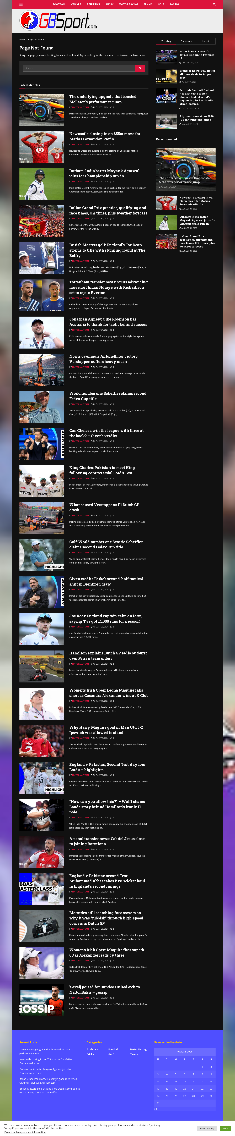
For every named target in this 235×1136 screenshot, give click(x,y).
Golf (161, 4)
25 (167, 1096)
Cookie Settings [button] (207, 1128)
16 (211, 1081)
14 (193, 1081)
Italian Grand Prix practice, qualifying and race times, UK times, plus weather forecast (108, 210)
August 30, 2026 (100, 552)
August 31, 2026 (100, 107)
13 (184, 1081)
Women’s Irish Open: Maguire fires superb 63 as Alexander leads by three (106, 952)
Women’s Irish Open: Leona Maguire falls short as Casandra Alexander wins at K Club (108, 693)
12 (176, 1081)
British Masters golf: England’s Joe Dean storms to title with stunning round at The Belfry (107, 250)
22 (202, 1088)
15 (202, 1081)
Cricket (76, 4)
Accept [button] (225, 1128)
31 (158, 1103)
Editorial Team (80, 107)
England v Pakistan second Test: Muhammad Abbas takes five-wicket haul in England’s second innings (107, 881)
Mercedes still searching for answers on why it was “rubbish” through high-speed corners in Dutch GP (106, 918)
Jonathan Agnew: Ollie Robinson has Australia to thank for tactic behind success (108, 322)
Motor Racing (128, 4)
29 (202, 1096)
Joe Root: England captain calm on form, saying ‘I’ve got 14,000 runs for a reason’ (105, 618)
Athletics (93, 4)
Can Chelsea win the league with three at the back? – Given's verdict (106, 433)
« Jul (156, 1108)
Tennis (147, 4)
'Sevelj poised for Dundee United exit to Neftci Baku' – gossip (104, 989)
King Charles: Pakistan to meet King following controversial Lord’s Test (102, 470)
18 (167, 1088)
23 (211, 1088)
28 (193, 1096)
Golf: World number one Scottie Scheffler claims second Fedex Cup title (105, 544)
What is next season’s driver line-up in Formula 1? (196, 55)
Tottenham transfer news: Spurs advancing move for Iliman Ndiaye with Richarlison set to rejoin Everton (108, 287)
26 (176, 1096)
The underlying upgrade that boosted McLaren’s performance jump (103, 99)
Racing (174, 4)
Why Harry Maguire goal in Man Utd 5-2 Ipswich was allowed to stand (106, 730)
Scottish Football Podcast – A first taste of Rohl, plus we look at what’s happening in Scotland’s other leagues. (196, 97)
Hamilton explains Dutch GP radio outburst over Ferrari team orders (108, 655)
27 (184, 1096)
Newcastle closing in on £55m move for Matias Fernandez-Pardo (104, 136)
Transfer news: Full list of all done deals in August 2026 (197, 74)
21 (193, 1088)
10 (158, 1081)
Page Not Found (36, 39)
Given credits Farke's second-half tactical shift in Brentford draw (106, 581)
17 (158, 1088)
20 (184, 1088)
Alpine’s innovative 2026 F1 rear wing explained (196, 117)
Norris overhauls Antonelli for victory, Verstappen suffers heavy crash (103, 359)
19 (176, 1088)
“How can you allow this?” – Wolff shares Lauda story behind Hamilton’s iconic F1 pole (107, 807)
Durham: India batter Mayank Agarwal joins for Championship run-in (104, 173)
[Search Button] (140, 68)
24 (158, 1096)
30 (211, 1096)
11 (167, 1081)
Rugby (109, 4)
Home (22, 39)
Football (59, 4)
